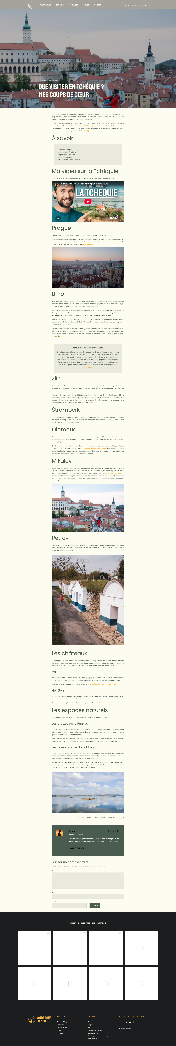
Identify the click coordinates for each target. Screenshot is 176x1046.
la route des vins (115, 473)
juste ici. (100, 703)
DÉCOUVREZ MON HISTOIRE (77, 848)
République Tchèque (53, 80)
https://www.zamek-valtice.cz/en (102, 684)
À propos (91, 1022)
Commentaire (57, 871)
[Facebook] (125, 5)
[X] (129, 5)
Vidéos (59, 1030)
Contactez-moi (93, 1033)
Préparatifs (60, 1025)
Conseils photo (62, 1027)
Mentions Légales (125, 1029)
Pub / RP (90, 1027)
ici (92, 402)
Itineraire (42, 80)
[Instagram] (132, 5)
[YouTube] (135, 5)
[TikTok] (139, 5)
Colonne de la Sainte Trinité (94, 448)
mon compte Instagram (86, 126)
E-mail (54, 901)
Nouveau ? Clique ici (63, 1022)
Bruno (72, 831)
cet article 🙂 (87, 244)
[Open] (34, 948)
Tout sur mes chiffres (95, 1030)
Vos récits (60, 1033)
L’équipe (91, 1025)
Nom (54, 892)
